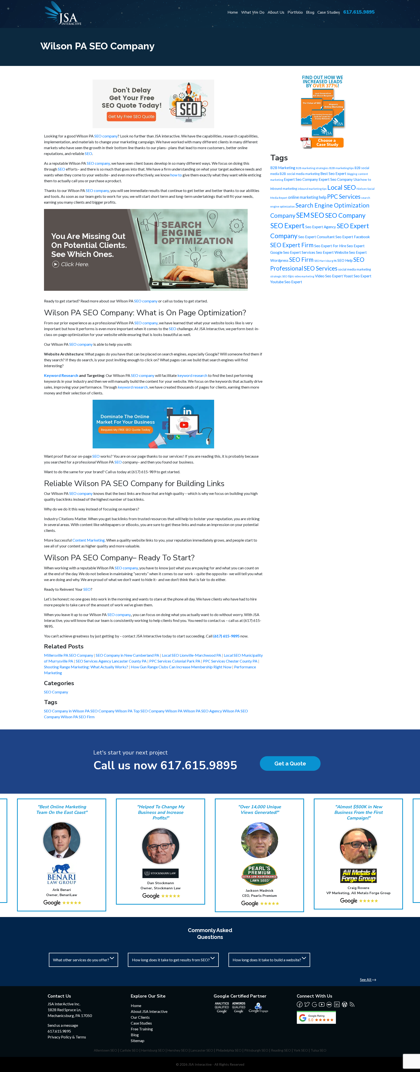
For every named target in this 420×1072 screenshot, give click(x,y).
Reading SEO (281, 1050)
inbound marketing (283, 189)
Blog (310, 12)
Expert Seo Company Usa (339, 179)
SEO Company (56, 692)
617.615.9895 (359, 12)
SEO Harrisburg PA (325, 260)
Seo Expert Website (332, 252)
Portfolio (295, 12)
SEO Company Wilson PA (111, 711)
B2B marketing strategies (312, 168)
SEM (303, 215)
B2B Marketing (282, 167)
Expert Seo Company (301, 179)
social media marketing (354, 269)
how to (176, 175)
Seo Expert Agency (320, 227)
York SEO (301, 1050)
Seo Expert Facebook (352, 237)
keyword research (192, 375)
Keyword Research (61, 375)
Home (233, 12)
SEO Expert (287, 225)
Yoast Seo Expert (357, 276)
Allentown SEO (105, 1050)
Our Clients (140, 1017)
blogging (352, 173)
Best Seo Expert (333, 173)
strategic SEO (278, 276)
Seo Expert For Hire (330, 246)
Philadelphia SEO (229, 1050)
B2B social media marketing (300, 174)
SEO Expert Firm (292, 244)
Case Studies (328, 12)
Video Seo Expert (329, 276)
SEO (88, 153)
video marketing (304, 276)
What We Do (252, 12)
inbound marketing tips (312, 188)
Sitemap (137, 1040)
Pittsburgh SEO (256, 1050)
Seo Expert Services (299, 252)
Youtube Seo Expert (286, 282)
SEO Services (320, 268)
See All (366, 979)
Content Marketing (88, 540)
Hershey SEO (177, 1050)
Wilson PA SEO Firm (78, 716)
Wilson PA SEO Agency (203, 711)
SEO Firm (301, 259)
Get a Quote (290, 763)
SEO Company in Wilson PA (67, 711)
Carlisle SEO (129, 1050)
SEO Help (345, 260)
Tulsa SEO (318, 1050)
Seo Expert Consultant (316, 237)
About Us (276, 12)
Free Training (142, 1029)
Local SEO (341, 187)
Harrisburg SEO (153, 1050)
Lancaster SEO (202, 1050)
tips (291, 276)
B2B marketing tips (341, 168)
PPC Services (343, 196)
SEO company (106, 136)
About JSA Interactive (149, 1011)
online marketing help (307, 197)
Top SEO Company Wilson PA (158, 711)
